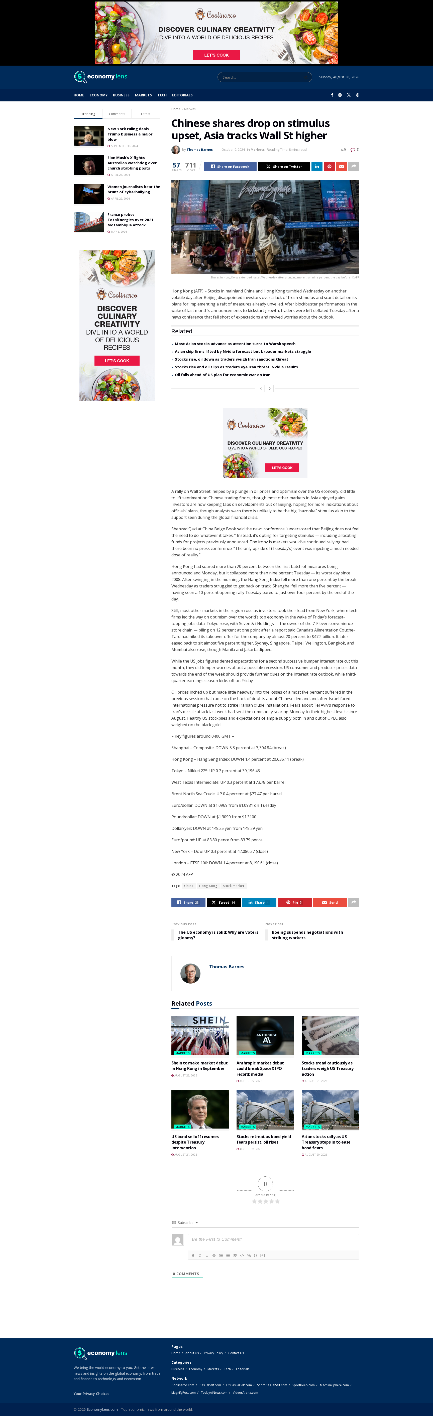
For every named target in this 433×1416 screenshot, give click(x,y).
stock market (233, 886)
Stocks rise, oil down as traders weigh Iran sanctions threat (231, 359)
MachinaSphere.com (334, 1385)
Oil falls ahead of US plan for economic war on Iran (222, 374)
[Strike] (214, 1255)
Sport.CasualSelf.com (272, 1385)
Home (79, 95)
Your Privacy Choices (91, 1393)
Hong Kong (208, 886)
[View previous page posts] (261, 388)
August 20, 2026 (250, 1149)
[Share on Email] (341, 166)
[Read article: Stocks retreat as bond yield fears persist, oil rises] (265, 1110)
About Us (192, 1353)
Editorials (182, 95)
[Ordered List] (221, 1255)
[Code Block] (242, 1255)
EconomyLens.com (102, 1409)
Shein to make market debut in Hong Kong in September (199, 1065)
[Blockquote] (235, 1255)
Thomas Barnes (200, 149)
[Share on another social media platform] (353, 166)
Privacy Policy (213, 1353)
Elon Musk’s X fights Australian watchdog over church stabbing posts (132, 163)
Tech (162, 95)
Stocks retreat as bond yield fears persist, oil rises (264, 1139)
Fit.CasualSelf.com (239, 1385)
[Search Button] (307, 77)
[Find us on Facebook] (332, 95)
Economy (98, 95)
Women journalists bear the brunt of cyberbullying (133, 189)
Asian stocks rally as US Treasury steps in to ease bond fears (326, 1142)
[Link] (249, 1255)
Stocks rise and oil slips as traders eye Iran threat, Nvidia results (236, 366)
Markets (143, 95)
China (188, 886)
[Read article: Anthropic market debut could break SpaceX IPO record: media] (265, 1036)
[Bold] (192, 1255)
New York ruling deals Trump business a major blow (130, 134)
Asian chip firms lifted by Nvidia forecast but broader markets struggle (243, 351)
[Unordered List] (228, 1255)
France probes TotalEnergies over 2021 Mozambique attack (130, 219)
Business (121, 95)
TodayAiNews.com (214, 1392)
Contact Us (236, 1353)
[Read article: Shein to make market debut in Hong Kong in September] (200, 1036)
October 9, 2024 (233, 149)
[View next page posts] (270, 388)
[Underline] (206, 1255)
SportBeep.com (303, 1385)
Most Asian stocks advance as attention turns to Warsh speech (235, 343)
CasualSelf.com (210, 1385)
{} (255, 1255)
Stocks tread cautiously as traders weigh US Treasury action (328, 1068)
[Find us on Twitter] (349, 95)
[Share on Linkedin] (316, 166)
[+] (262, 1255)
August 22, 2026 (250, 1081)
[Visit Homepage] (100, 77)
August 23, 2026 (185, 1075)
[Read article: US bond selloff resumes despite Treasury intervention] (200, 1110)
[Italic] (199, 1255)
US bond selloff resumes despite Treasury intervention (195, 1142)
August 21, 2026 (315, 1081)
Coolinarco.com (182, 1385)
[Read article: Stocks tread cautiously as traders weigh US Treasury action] (330, 1036)
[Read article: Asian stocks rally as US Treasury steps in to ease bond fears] (330, 1110)
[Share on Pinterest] (329, 166)
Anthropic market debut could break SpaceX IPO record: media (260, 1068)
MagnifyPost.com (183, 1392)
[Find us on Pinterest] (357, 95)
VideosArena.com (245, 1392)
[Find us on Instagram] (340, 95)
